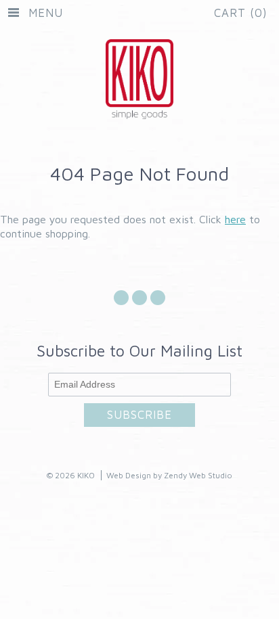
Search (157, 304)
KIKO (86, 475)
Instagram (139, 304)
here (235, 219)
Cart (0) (240, 13)
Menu (45, 13)
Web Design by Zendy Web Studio (169, 475)
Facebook (121, 304)
